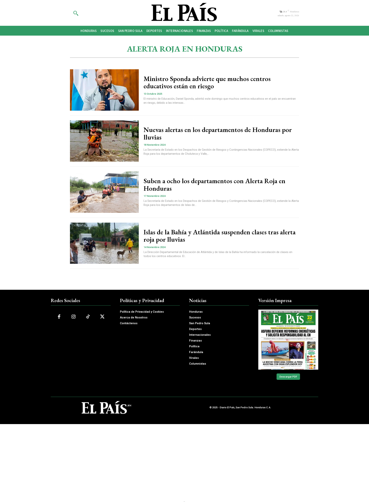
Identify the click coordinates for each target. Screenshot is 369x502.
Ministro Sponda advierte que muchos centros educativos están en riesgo (207, 82)
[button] (75, 13)
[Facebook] (59, 317)
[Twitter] (102, 317)
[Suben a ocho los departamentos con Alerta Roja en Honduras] (104, 192)
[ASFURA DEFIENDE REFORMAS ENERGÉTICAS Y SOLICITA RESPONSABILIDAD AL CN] (288, 340)
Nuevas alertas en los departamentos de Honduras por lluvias (218, 133)
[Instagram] (73, 317)
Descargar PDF (288, 376)
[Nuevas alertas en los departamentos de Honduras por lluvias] (104, 141)
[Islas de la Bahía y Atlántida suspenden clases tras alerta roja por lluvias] (104, 243)
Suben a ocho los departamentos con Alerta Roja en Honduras (214, 184)
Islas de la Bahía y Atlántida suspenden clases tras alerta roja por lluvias (220, 236)
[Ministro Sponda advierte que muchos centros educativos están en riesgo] (104, 90)
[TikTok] (88, 317)
